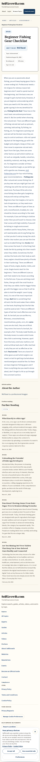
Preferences (20, 757)
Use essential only (29, 751)
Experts (4, 622)
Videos (4, 639)
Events (4, 666)
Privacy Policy (6, 689)
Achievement (24, 21)
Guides (4, 627)
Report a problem (9, 727)
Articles (12, 21)
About (4, 11)
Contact (5, 677)
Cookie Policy (6, 700)
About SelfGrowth (8, 648)
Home (4, 21)
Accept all (11, 751)
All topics (5, 616)
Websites (5, 654)
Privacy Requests (8, 711)
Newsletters (6, 660)
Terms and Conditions (10, 695)
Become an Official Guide (11, 671)
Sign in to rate (10, 65)
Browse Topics (17, 11)
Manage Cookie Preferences (13, 717)
